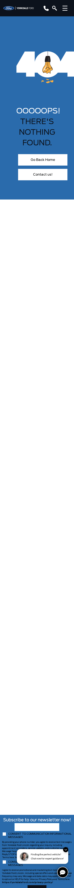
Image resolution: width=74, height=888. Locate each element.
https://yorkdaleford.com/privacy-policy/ (27, 882)
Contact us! (43, 174)
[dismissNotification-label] (65, 849)
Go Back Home (43, 159)
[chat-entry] (62, 872)
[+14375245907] (45, 8)
